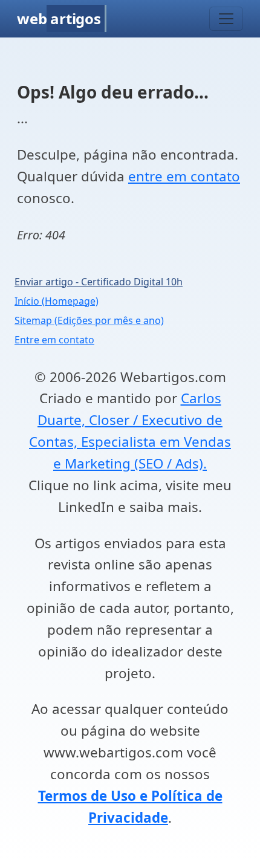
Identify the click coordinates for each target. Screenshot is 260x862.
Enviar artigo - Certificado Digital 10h (99, 281)
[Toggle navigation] (226, 19)
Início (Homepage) (57, 301)
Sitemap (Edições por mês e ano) (89, 320)
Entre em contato (54, 339)
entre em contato (184, 176)
